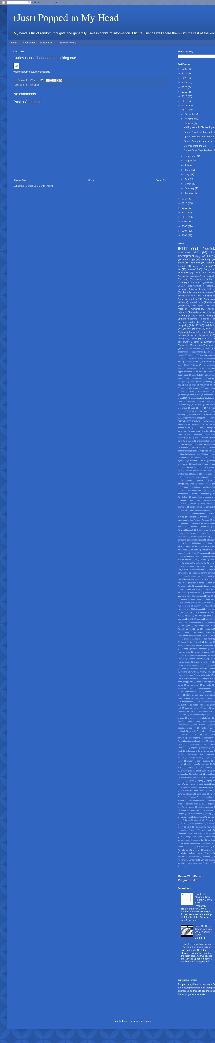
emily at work (206, 550)
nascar (181, 678)
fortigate (181, 569)
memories (210, 296)
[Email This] (48, 80)
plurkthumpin (183, 725)
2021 (185, 82)
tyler (189, 315)
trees (206, 833)
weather (197, 405)
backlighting (183, 447)
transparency (183, 833)
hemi (188, 329)
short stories (195, 395)
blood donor (183, 464)
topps (180, 401)
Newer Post (20, 180)
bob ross (194, 467)
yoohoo (209, 863)
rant (204, 744)
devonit (196, 365)
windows (195, 262)
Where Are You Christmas (188, 424)
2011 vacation (194, 286)
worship (206, 856)
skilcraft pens (186, 771)
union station (197, 837)
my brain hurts (203, 675)
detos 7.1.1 (182, 527)
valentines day (184, 405)
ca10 (180, 477)
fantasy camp (193, 556)
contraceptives (196, 507)
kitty (196, 632)
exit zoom (204, 553)
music (194, 385)
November (190, 118)
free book (209, 372)
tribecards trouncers (191, 292)
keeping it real (208, 629)
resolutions (182, 748)
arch (196, 438)
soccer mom (191, 777)
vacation (197, 345)
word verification (192, 856)
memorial (181, 659)
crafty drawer (192, 513)
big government (193, 454)
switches (200, 800)
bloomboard (196, 464)
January (189, 193)
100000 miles (190, 411)
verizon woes (183, 840)
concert (193, 503)
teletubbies (194, 810)
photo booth (193, 718)
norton (192, 688)
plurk (194, 289)
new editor (207, 685)
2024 (185, 73)
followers (192, 566)
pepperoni (182, 715)
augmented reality (195, 444)
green (180, 589)
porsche (203, 728)
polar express (200, 725)
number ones (195, 692)
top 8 (180, 827)
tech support (208, 276)
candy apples (186, 480)
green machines (193, 589)
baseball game (184, 451)
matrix (199, 382)
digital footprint (187, 530)
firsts (212, 563)
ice (182, 612)
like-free (208, 642)
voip (196, 843)
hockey (184, 599)
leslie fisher (208, 639)
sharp (190, 767)
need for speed (195, 282)
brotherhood (183, 474)
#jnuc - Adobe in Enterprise (198, 141)
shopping (186, 299)
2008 (185, 226)
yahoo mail (193, 860)
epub (180, 553)
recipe (209, 312)
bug (202, 474)
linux (188, 645)
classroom (205, 494)
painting (182, 335)
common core (184, 358)
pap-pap (184, 388)
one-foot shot (192, 698)
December (190, 114)
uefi (187, 837)
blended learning (189, 319)
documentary (205, 536)
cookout (199, 510)
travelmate (196, 833)
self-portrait (192, 764)
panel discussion (192, 708)
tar (203, 804)
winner (209, 853)
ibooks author (183, 378)
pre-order (192, 731)
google (209, 286)
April (187, 179)
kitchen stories (184, 632)
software (185, 342)
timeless (199, 823)
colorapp (207, 500)
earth (180, 546)
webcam (196, 850)
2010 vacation (203, 315)
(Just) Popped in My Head (66, 17)
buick (210, 474)
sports (191, 781)
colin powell (195, 500)
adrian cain (182, 431)
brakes (189, 471)
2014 (185, 198)
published (182, 312)
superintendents (206, 797)
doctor (193, 536)
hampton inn (195, 593)
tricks (180, 315)
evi (195, 553)
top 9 (189, 827)
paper (205, 708)
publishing (182, 391)
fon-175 (199, 372)
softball (203, 777)
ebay (203, 546)
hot (199, 602)
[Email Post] (41, 80)
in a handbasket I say (205, 612)
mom (193, 332)
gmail (184, 306)
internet (208, 378)
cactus (188, 477)
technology (189, 259)
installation (197, 378)
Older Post (161, 180)
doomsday (193, 540)
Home (14, 42)
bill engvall (182, 457)
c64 (201, 355)
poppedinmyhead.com (187, 728)
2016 (185, 105)
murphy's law (205, 672)
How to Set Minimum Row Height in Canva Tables (203, 898)
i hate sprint (198, 609)
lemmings (187, 639)
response (204, 748)
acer (209, 428)
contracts (210, 507)
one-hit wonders (207, 698)
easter (180, 368)
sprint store (190, 784)
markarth (207, 652)
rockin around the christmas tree (199, 751)
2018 (185, 96)
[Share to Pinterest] (60, 80)
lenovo (197, 639)
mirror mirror (183, 665)
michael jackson (189, 276)
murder (193, 672)
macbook (182, 309)
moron (209, 668)
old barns (211, 695)
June (187, 170)
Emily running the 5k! (195, 145)
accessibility (198, 428)
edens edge (192, 368)
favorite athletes (184, 560)
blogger (181, 355)
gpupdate (199, 586)
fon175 (203, 566)
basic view (197, 451)
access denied (184, 428)
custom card (207, 362)
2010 (185, 217)
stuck (201, 398)
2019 (185, 91)
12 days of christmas (191, 349)
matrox (184, 655)
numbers (208, 692)
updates (185, 345)
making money (184, 652)
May (187, 174)
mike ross (207, 662)
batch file (208, 451)
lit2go (196, 645)
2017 (185, 101)
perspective (208, 715)
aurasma (211, 444)
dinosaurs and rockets (189, 322)
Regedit (202, 421)
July (187, 165)
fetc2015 (196, 325)
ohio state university (194, 695)
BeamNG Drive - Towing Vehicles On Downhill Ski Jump (203, 930)
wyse (193, 408)
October (189, 123)
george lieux (196, 576)
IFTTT (25, 85)
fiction (212, 560)
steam (193, 398)
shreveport (208, 395)
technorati (182, 810)
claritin (194, 494)
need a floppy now (185, 682)
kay (197, 629)
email (202, 368)
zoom (201, 408)
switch (191, 800)
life (191, 642)
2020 (185, 87)
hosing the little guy (186, 602)
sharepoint (183, 272)
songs (197, 342)
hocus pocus (196, 599)
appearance (183, 352)
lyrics (184, 332)
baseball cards (196, 302)
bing (207, 457)
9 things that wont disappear (193, 418)
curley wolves (192, 362)
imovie (189, 612)
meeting (209, 382)
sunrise (184, 797)
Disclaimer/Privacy (66, 42)
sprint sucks (204, 784)
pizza (190, 721)
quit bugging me (187, 741)
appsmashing (197, 352)
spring (200, 781)
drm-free (184, 543)
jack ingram (185, 626)
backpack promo (199, 447)
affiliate (206, 431)
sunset (193, 797)
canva (209, 480)
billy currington (196, 457)
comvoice (182, 503)
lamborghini (194, 635)
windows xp (198, 853)
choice (196, 490)
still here (184, 790)
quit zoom (201, 741)
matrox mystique (197, 655)
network (203, 332)
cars (180, 484)
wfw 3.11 (206, 850)
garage (194, 573)
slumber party (197, 774)
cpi (182, 513)
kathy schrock (187, 629)
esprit (188, 553)
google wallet (186, 586)
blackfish (193, 461)
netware (203, 385)
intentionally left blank (193, 616)
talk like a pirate (192, 804)
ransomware (194, 744)
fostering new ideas (196, 569)
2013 (185, 203)
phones (194, 335)
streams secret (197, 790)
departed (208, 523)
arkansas (190, 441)
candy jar (199, 480)
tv (181, 837)
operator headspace (205, 701)
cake (206, 477)
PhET (180, 421)
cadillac (198, 477)
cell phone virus (198, 487)
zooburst (181, 866)
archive (205, 438)
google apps (197, 306)
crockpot (192, 517)
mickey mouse (184, 662)
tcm (179, 807)
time (191, 823)
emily (181, 262)
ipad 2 (190, 619)
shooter (199, 767)
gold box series (197, 583)
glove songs (207, 579)
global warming (191, 579)
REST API (190, 421)
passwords (203, 711)
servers (205, 339)
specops (181, 781)
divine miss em (206, 533)
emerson (194, 550)
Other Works (28, 42)
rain (198, 391)
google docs (183, 375)
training (211, 299)
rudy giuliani (192, 754)
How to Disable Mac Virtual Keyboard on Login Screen (197, 945)
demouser (196, 523)
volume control (207, 843)
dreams (210, 322)
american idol (188, 252)
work (195, 266)
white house (210, 405)
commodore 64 (201, 279)
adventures (195, 431)
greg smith (208, 589)
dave (207, 520)
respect (194, 748)
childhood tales (185, 296)
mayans (210, 655)
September (191, 156)
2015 (185, 110)
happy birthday (198, 375)
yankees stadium (208, 860)
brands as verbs (204, 471)
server (183, 395)
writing (207, 266)
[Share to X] (54, 80)
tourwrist (210, 827)
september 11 (206, 764)
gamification (183, 573)
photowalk (206, 718)
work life (207, 256)
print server (183, 734)
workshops (182, 408)
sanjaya (182, 339)
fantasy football (209, 556)
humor (199, 329)
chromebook (183, 494)
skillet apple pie (202, 771)
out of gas (185, 705)
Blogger (147, 1021)
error (210, 368)
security (194, 339)
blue (206, 464)
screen (190, 761)
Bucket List (46, 42)
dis (207, 530)
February (190, 188)
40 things (206, 259)
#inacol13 (193, 269)
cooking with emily (185, 510)
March (188, 183)
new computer (193, 685)
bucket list (199, 273)
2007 (185, 230)
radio (191, 391)
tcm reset (189, 807)
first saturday (201, 563)
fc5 (196, 560)
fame (183, 556)
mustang (181, 675)
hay (208, 596)
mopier (184, 668)
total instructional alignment (198, 401)
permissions (195, 715)
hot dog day (208, 602)
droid (194, 543)
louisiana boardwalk (199, 649)
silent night (210, 767)
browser (194, 474)
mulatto (184, 672)
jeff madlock (207, 626)
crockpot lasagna (207, 517)
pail (179, 708)
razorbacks (196, 312)
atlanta (181, 302)
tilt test (183, 823)
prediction (204, 731)
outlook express (199, 705)
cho (188, 490)
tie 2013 (199, 299)
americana (198, 434)
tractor (194, 830)
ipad (199, 296)
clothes (184, 497)
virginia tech (186, 843)
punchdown (208, 738)
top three (199, 827)
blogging (205, 319)
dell (187, 365)
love (212, 649)
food (211, 566)
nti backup (182, 692)
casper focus (203, 484)
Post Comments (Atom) (40, 185)
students (210, 398)
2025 (185, 69)
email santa (182, 550)
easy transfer (191, 546)
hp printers (209, 606)
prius (194, 734)
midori (196, 662)
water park (185, 850)
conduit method (206, 503)
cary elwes (189, 484)
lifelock (198, 642)
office (180, 695)
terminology (208, 810)
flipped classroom (185, 372)
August (189, 160)
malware (197, 652)
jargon (196, 626)
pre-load (181, 731)
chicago (185, 279)
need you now (203, 682)
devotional (205, 527)
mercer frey (194, 659)
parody (209, 282)
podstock (206, 335)
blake (203, 461)
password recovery (186, 711)
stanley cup (196, 787)
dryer (210, 543)
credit (211, 513)
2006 (185, 235)
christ (204, 490)
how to (187, 606)
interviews (209, 616)
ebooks (211, 546)
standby (184, 787)
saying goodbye (202, 757)
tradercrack (206, 830)
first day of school (185, 563)
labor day (182, 635)
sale (201, 754)
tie (179, 269)
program (203, 734)
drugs (201, 543)
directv (199, 530)
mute (191, 675)
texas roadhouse (195, 814)
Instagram (34, 85)
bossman (192, 355)
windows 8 (185, 853)
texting (208, 814)
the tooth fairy (200, 820)
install (208, 329)
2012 (185, 207)
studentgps (201, 794)
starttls (207, 787)
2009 (185, 221)
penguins (196, 388)
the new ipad (199, 817)
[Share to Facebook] (57, 80)
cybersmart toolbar (186, 520)
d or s (199, 520)
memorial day (197, 309)
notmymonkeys (205, 688)
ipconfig (200, 619)
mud (186, 385)
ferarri (203, 560)
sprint (180, 784)
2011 (184, 212)
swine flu (181, 800)
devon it (194, 527)
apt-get (188, 438)
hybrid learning (184, 609)
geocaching (182, 576)
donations (182, 540)
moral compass (196, 668)
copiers (209, 510)
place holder (201, 721)
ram (205, 391)
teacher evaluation (205, 807)
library (183, 642)
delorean (184, 523)
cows (180, 362)
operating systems (185, 701)
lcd (179, 639)
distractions (192, 533)
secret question (203, 761)
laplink (204, 635)
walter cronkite (203, 847)
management (188, 382)
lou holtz (184, 649)
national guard (193, 678)
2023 (185, 78)
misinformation (198, 665)
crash (203, 513)
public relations (194, 738)
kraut (203, 632)
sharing (181, 767)
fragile (211, 569)
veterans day (198, 840)
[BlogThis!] (51, 80)
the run (188, 820)
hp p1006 (197, 606)
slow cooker (183, 774)
